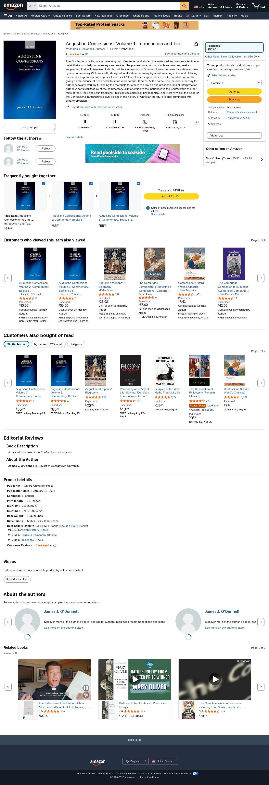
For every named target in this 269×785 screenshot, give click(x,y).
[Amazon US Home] (97, 763)
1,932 (244, 397)
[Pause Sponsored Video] (86, 688)
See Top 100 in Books (73, 525)
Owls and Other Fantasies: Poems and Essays (143, 705)
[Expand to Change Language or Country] (203, 7)
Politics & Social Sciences (27, 33)
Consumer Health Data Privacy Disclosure (138, 773)
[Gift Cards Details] (200, 15)
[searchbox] (108, 6)
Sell (206, 15)
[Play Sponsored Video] (134, 679)
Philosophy (49, 33)
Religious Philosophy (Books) (38, 534)
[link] (73, 196)
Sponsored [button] (9, 653)
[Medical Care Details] (49, 15)
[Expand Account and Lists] (231, 7)
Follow (46, 148)
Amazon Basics (62, 15)
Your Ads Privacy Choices (177, 773)
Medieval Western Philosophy (204, 407)
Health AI (21, 15)
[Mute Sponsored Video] (86, 695)
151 (104, 397)
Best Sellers (83, 15)
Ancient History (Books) (34, 529)
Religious (63, 33)
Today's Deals (161, 15)
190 (138, 401)
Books (178, 15)
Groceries (122, 15)
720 (208, 401)
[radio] (234, 47)
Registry (231, 15)
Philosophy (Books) (32, 539)
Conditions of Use (85, 773)
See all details (74, 137)
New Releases (103, 15)
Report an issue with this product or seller (96, 107)
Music (244, 15)
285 (173, 397)
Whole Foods (141, 15)
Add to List (216, 135)
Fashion (217, 15)
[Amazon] (13, 6)
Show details (158, 214)
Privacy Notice (105, 773)
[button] (8, 15)
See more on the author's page (63, 627)
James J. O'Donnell (82, 48)
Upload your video (17, 579)
